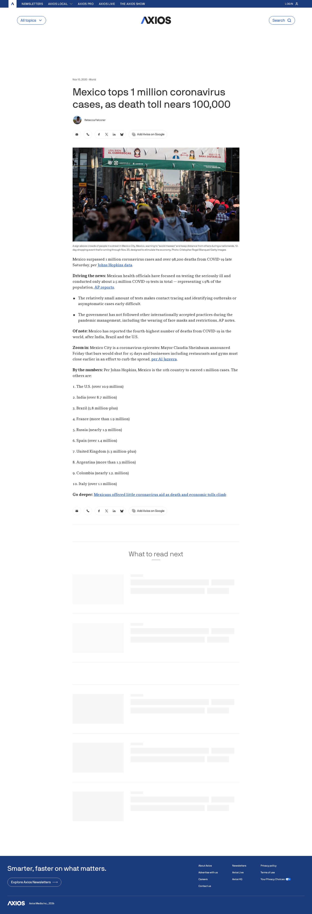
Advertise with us (208, 872)
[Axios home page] (12, 4)
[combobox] (61, 4)
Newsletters (32, 4)
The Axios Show (132, 4)
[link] (76, 134)
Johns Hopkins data (115, 265)
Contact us (204, 886)
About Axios (205, 865)
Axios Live (107, 4)
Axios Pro (86, 4)
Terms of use (268, 872)
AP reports (104, 287)
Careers (203, 879)
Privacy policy (269, 865)
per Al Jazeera (164, 359)
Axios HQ (237, 879)
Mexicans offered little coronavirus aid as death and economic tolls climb (160, 495)
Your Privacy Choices (273, 879)
